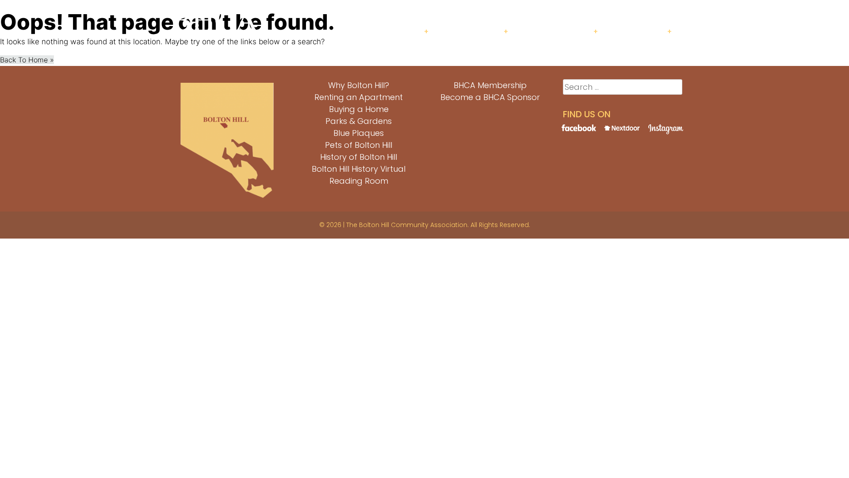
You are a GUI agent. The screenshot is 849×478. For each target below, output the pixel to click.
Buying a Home (359, 109)
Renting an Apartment (358, 97)
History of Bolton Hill (358, 156)
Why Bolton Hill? (358, 85)
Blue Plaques (358, 133)
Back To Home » (27, 59)
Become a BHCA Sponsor (490, 97)
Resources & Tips (558, 32)
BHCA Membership (490, 85)
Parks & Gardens (358, 121)
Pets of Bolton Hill (358, 144)
